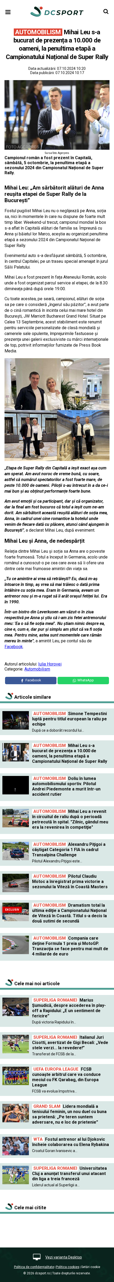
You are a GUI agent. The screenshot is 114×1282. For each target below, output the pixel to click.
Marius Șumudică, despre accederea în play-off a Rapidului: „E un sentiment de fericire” (69, 1008)
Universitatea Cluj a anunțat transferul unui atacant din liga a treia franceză (69, 1173)
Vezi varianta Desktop (63, 1257)
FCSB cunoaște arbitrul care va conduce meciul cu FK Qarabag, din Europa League (66, 1077)
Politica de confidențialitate (34, 1267)
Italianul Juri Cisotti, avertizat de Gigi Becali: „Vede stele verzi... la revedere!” (70, 1042)
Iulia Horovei (50, 664)
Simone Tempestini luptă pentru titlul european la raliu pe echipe (69, 719)
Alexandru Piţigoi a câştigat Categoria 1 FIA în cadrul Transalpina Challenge (69, 849)
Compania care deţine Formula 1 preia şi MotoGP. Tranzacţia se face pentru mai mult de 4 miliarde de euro (70, 946)
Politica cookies (67, 1267)
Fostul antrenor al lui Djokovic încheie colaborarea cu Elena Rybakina (70, 1142)
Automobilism (37, 669)
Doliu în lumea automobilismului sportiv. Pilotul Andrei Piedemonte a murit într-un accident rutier (66, 786)
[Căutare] (106, 11)
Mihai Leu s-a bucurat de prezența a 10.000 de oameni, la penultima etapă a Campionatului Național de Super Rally (69, 753)
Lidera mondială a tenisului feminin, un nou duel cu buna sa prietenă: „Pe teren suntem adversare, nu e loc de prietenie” (69, 1114)
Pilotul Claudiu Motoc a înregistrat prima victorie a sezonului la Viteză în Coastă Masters (70, 881)
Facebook (14, 646)
